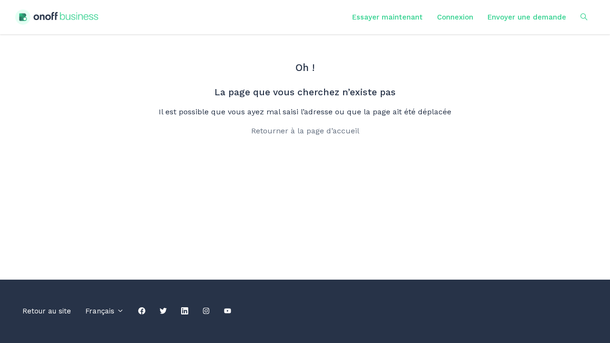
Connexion (455, 17)
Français (101, 311)
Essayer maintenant (387, 17)
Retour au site (46, 311)
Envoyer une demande (527, 17)
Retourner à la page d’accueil (305, 130)
